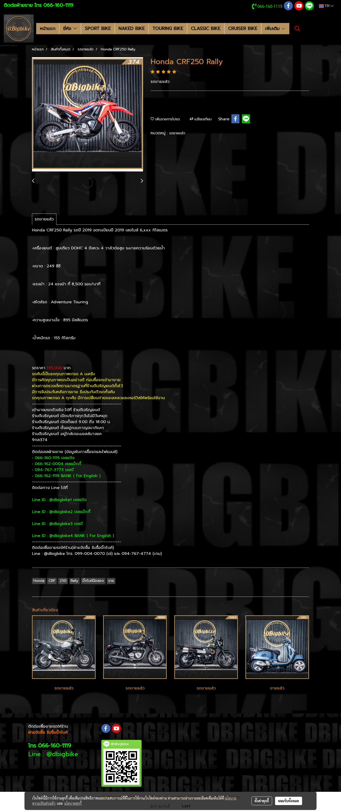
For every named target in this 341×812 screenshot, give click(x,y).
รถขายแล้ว (177, 133)
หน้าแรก (47, 28)
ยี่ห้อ (68, 28)
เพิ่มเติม (273, 28)
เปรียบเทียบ (202, 119)
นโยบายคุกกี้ (73, 803)
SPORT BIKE (98, 28)
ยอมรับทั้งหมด (288, 801)
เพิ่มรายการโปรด (167, 119)
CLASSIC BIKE (205, 28)
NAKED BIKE (132, 28)
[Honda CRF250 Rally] (87, 114)
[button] (297, 28)
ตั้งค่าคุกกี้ (262, 801)
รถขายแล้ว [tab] (44, 219)
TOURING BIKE (168, 28)
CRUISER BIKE (242, 28)
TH (327, 6)
